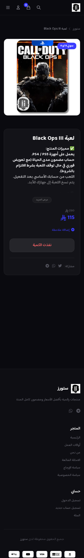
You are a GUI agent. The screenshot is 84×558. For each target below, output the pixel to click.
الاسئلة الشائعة (71, 460)
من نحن (75, 452)
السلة (77, 515)
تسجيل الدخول (70, 500)
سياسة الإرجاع (71, 467)
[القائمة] (8, 7)
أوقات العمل (72, 445)
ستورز (76, 29)
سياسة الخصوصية (68, 475)
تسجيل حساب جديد (67, 508)
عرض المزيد (42, 199)
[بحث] (39, 7)
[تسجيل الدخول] (18, 7)
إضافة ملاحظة (61, 230)
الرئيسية (75, 437)
